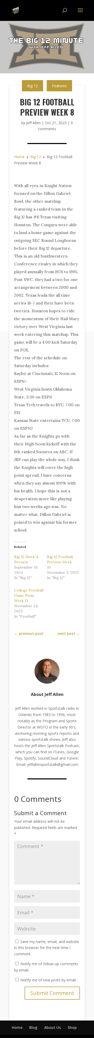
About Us (52, 1027)
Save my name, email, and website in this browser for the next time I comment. (46, 948)
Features (59, 85)
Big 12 (32, 85)
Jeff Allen (33, 122)
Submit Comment (52, 993)
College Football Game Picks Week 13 (28, 595)
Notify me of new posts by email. (48, 979)
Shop (72, 1027)
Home (17, 1027)
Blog (33, 1027)
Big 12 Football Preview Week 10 (60, 562)
